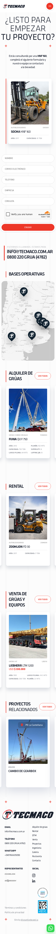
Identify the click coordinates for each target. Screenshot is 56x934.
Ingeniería (36, 848)
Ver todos (43, 376)
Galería (35, 852)
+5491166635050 (12, 855)
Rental (35, 831)
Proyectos (36, 844)
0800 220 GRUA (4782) (27, 257)
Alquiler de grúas (40, 827)
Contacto (36, 861)
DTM (34, 835)
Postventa (37, 856)
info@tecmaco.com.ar (29, 252)
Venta (35, 840)
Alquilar (48, 919)
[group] (28, 422)
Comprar (48, 910)
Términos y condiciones (15, 908)
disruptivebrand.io (29, 920)
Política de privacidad (14, 912)
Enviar (27, 227)
